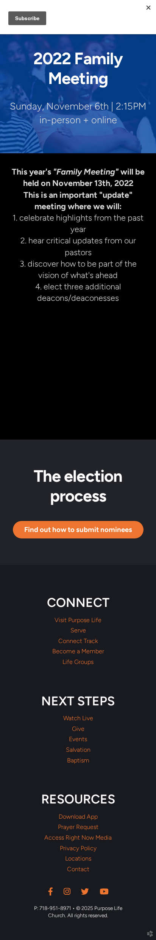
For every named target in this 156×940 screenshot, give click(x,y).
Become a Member (78, 651)
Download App (78, 816)
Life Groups (78, 662)
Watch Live (78, 718)
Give (78, 729)
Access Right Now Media (78, 837)
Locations (78, 858)
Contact (78, 869)
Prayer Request (78, 827)
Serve (78, 630)
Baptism (78, 760)
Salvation (78, 749)
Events (78, 739)
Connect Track (78, 641)
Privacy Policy (78, 848)
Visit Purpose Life (78, 620)
